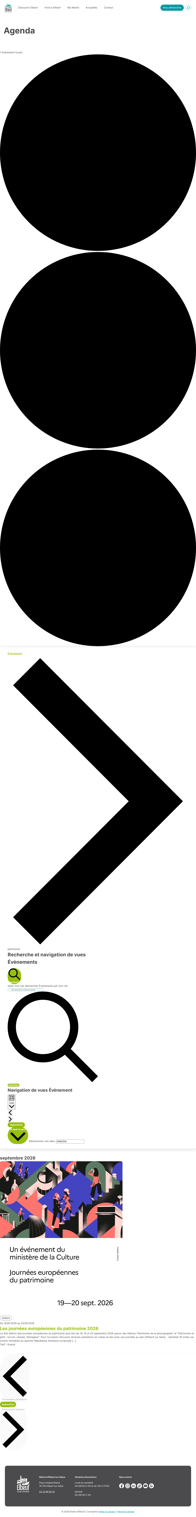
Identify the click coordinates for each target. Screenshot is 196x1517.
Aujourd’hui (16, 1125)
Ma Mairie (73, 7)
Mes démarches (172, 7)
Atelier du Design (107, 1511)
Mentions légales (126, 1511)
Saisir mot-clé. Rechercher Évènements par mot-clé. (38, 985)
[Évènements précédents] (10, 1113)
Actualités (91, 7)
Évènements (15, 653)
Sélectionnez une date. (42, 1141)
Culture (6, 1318)
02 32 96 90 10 (47, 1491)
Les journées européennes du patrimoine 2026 (49, 1328)
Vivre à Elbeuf (52, 7)
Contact (108, 7)
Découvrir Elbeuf (28, 7)
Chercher (14, 1085)
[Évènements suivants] (10, 1119)
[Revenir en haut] (189, 1510)
